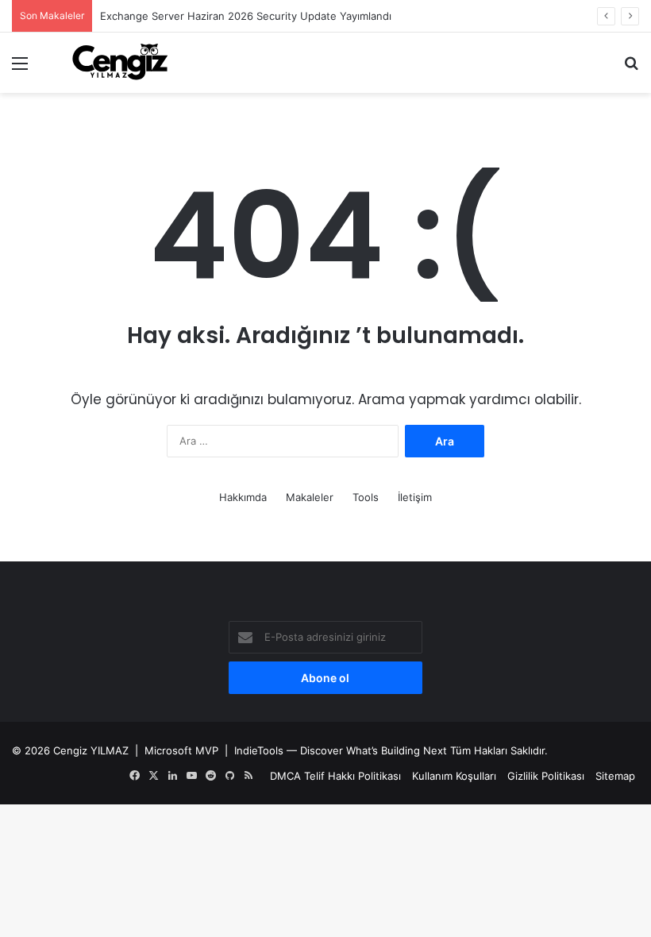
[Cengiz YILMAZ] (119, 63)
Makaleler (309, 497)
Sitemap (615, 775)
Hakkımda (243, 497)
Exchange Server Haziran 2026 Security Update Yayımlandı (245, 16)
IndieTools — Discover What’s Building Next (340, 750)
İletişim (415, 497)
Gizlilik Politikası (545, 775)
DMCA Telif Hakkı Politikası (335, 775)
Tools (365, 497)
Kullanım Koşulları (454, 775)
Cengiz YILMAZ (91, 750)
